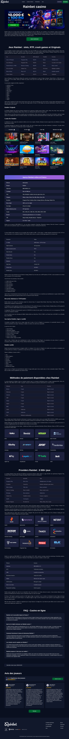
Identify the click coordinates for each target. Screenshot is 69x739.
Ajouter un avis (58, 678)
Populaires (11, 129)
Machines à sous (56, 129)
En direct (26, 129)
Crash (41, 129)
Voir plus (34, 711)
